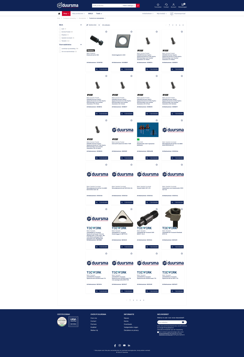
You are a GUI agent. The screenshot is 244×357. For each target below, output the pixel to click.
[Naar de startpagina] (67, 5)
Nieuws (126, 318)
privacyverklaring (164, 333)
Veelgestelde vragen (131, 327)
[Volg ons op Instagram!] (120, 345)
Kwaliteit (93, 327)
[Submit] (183, 322)
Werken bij (94, 330)
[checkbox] (70, 29)
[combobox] (107, 6)
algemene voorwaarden (166, 334)
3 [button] (176, 25)
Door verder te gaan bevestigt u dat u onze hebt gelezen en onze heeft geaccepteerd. (172, 333)
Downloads (128, 324)
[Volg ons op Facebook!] (115, 345)
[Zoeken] (138, 6)
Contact (93, 321)
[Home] (59, 13)
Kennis (126, 321)
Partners (94, 324)
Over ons (94, 318)
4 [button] (179, 25)
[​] (97, 41)
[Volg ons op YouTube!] (124, 345)
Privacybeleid (168, 327)
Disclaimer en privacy (131, 330)
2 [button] (172, 25)
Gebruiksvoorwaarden (164, 329)
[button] (70, 25)
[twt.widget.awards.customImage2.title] (73, 322)
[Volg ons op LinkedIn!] (129, 345)
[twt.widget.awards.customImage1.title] (62, 321)
